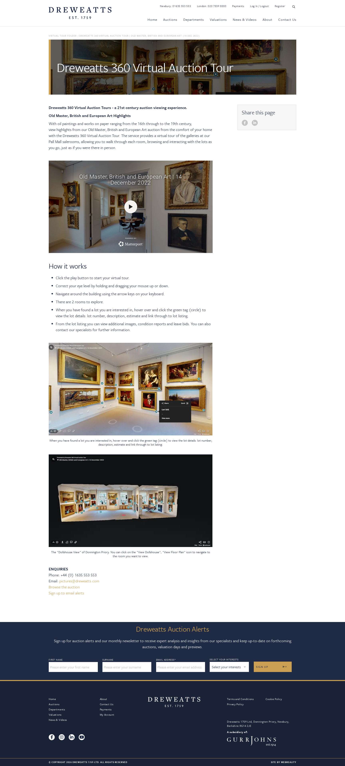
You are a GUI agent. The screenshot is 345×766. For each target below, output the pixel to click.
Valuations (218, 19)
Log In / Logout (259, 6)
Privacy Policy (235, 704)
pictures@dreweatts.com (79, 581)
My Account (107, 715)
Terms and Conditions (240, 699)
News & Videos (245, 19)
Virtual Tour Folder (63, 35)
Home (152, 19)
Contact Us (287, 19)
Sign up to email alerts (66, 593)
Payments (238, 6)
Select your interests (224, 659)
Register (280, 6)
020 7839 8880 (217, 6)
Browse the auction (64, 587)
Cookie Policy (274, 699)
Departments (193, 19)
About (267, 19)
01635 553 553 (181, 6)
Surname (107, 659)
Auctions (170, 19)
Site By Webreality (283, 762)
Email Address (166, 659)
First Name (55, 659)
